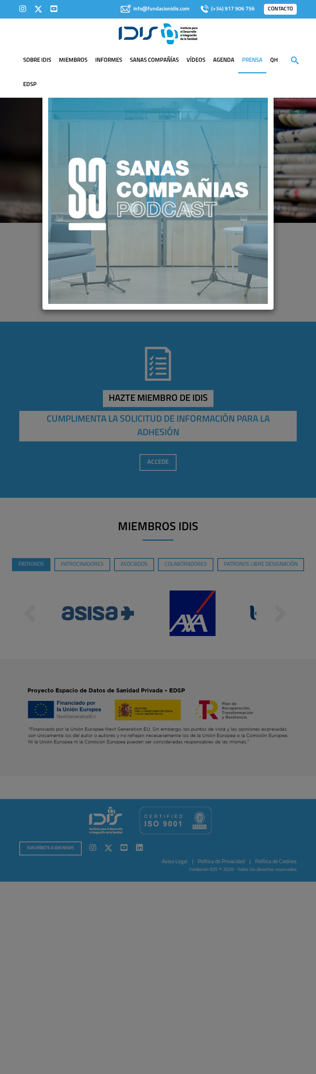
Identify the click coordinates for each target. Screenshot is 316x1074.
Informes (108, 60)
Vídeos (196, 60)
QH (274, 60)
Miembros (73, 60)
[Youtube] (53, 9)
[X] (38, 9)
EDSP (30, 85)
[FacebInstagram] (22, 9)
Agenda (223, 60)
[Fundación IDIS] (158, 33)
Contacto (280, 9)
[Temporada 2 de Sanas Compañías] (158, 193)
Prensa (252, 60)
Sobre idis (37, 60)
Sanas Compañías (154, 60)
